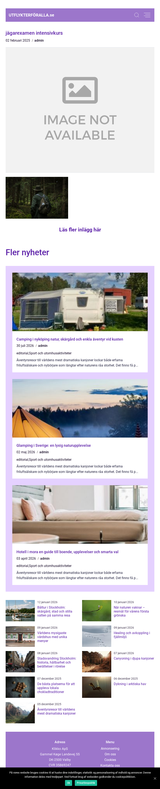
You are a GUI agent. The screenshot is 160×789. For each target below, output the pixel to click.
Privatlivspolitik (86, 782)
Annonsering (110, 749)
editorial (22, 353)
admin (39, 40)
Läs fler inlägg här (80, 230)
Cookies (110, 760)
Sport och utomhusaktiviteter (50, 353)
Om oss (110, 754)
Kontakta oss (110, 765)
